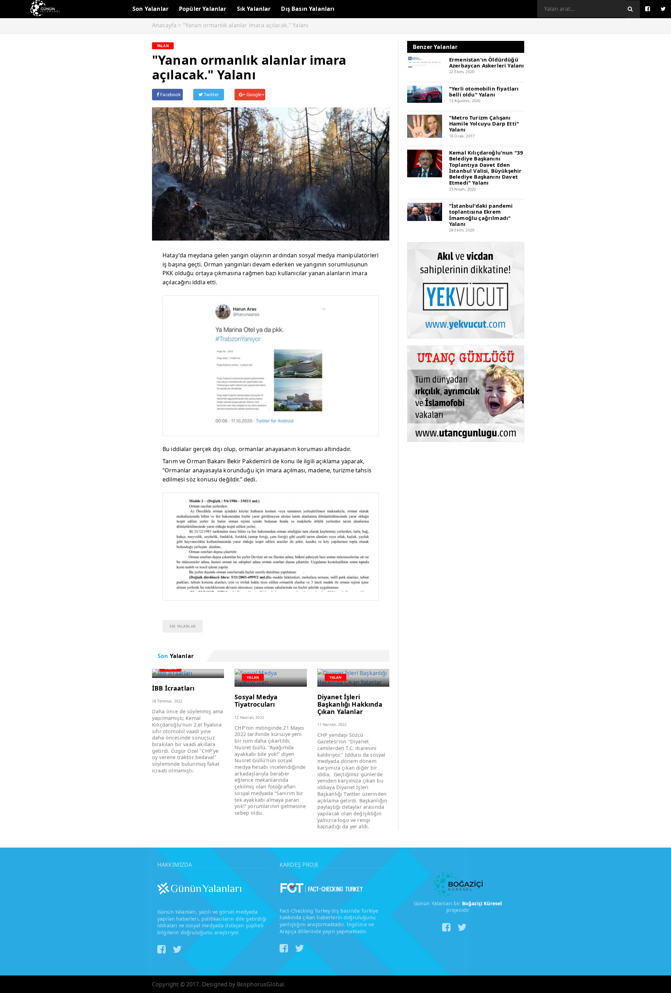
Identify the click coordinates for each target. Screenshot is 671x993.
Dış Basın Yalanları (307, 9)
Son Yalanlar (150, 9)
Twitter (211, 94)
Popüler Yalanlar (202, 9)
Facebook (170, 94)
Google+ (254, 94)
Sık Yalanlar (254, 9)
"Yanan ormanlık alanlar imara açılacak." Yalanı (246, 25)
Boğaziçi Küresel (482, 903)
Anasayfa (164, 25)
